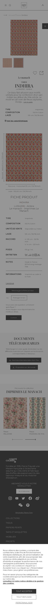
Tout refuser (24, 597)
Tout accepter (24, 591)
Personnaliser (24, 603)
